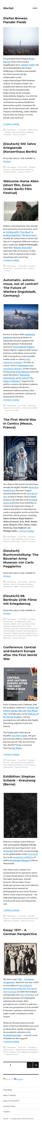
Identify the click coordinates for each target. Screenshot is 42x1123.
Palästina (15, 633)
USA (23, 635)
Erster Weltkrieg (27, 132)
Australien (18, 268)
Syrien (34, 633)
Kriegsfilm (12, 631)
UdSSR (18, 635)
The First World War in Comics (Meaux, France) (19, 423)
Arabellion (7, 624)
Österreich (7, 633)
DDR (18, 624)
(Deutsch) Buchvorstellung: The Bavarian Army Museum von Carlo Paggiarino (20, 558)
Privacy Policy (9, 1106)
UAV (13, 635)
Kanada (27, 628)
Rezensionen (32, 130)
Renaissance (7, 586)
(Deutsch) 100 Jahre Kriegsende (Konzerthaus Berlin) (20, 147)
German (7, 161)
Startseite (7, 1090)
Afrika (29, 621)
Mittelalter (29, 584)
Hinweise (32, 167)
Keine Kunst (27, 408)
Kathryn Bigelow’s (12, 235)
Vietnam (29, 635)
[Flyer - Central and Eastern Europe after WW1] (20, 684)
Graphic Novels (29, 539)
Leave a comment (19, 134)
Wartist (8, 8)
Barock (14, 584)
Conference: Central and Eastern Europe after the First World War (20, 653)
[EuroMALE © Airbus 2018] (21, 317)
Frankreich (7, 172)
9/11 (16, 621)
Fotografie (7, 134)
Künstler (19, 631)
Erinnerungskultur (27, 762)
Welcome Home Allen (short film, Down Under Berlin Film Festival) (21, 187)
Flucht (28, 626)
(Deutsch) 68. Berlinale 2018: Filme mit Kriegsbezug (20, 600)
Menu (35, 8)
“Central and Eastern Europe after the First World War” (21, 711)
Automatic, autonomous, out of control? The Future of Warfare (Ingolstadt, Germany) (20, 287)
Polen (26, 765)
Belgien (8, 132)
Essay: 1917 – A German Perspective (20, 932)
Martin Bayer (11, 130)
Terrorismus (7, 635)
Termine (6, 169)
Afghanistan (22, 621)
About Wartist (9, 1095)
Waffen (34, 408)
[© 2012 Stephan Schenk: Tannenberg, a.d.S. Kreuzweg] (20, 815)
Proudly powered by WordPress (22, 1119)
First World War (27, 995)
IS (18, 628)
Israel (22, 628)
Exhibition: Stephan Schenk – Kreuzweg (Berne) (19, 780)
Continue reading (11, 124)
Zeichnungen (15, 541)
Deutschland (16, 132)
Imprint (6, 1112)
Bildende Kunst (27, 918)
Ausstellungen (16, 918)
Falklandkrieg (16, 626)
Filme (25, 268)
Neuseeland (33, 1052)
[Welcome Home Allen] (21, 211)
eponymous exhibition (23, 857)
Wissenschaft (8, 767)
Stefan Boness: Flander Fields (15, 20)
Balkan (13, 624)
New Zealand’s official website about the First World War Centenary (20, 988)
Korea (5, 631)
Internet (14, 628)
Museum (6, 541)
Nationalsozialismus (30, 631)
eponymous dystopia (12, 369)
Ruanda (22, 633)
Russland (28, 633)
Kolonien (34, 628)
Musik (14, 172)
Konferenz (19, 765)
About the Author (11, 1101)
